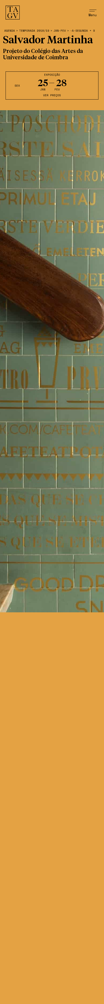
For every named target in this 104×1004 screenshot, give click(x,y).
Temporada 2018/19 (34, 31)
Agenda (9, 31)
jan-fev (60, 31)
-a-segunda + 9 (82, 31)
